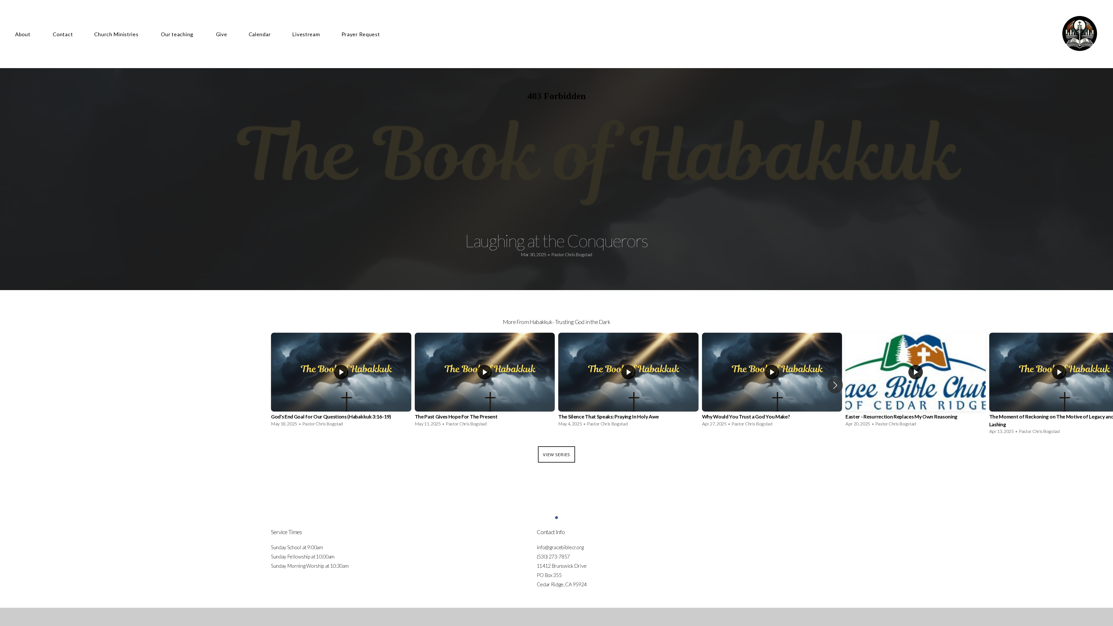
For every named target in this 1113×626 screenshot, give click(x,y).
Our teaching (177, 34)
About (23, 34)
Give (221, 34)
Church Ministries (116, 34)
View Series (556, 454)
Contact (63, 34)
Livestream (306, 34)
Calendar (260, 34)
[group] (341, 381)
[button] (835, 385)
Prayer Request (360, 34)
